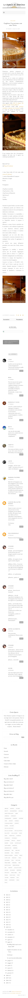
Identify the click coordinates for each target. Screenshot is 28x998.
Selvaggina (12, 870)
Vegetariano (12, 880)
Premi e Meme (7, 862)
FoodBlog (18, 835)
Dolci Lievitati (14, 833)
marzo (9, 968)
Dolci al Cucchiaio (9, 830)
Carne (16, 813)
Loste (10, 461)
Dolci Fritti (7, 833)
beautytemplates (16, 991)
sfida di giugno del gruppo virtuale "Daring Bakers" (13, 104)
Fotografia (14, 838)
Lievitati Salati (18, 843)
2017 (7, 907)
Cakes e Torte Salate (9, 813)
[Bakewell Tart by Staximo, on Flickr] (13, 50)
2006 (7, 980)
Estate (20, 833)
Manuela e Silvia (13, 402)
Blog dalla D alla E (8, 785)
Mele (12, 852)
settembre (10, 937)
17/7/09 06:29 (10, 361)
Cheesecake (13, 815)
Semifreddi (19, 870)
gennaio (9, 973)
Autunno (18, 808)
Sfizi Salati (7, 872)
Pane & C (6, 757)
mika (9, 377)
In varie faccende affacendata (14, 958)
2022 (7, 895)
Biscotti (6, 810)
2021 (7, 897)
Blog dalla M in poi (8, 797)
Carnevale (7, 815)
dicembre (9, 930)
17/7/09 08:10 (10, 379)
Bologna (21, 810)
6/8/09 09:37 (10, 647)
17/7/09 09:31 (10, 404)
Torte (18, 875)
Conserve (15, 818)
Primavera (14, 862)
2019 (7, 902)
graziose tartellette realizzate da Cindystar (13, 107)
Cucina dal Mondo (9, 823)
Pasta (20, 857)
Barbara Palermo (14, 477)
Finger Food (11, 835)
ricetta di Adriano (7, 174)
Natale (20, 855)
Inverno (6, 843)
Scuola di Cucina (17, 867)
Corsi (6, 820)
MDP (13, 850)
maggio (9, 963)
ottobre (9, 934)
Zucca (6, 882)
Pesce (12, 860)
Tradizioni (12, 877)
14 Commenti (6, 315)
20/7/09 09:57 (10, 588)
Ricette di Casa (8, 865)
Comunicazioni (8, 818)
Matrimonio (7, 850)
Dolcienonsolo (13, 533)
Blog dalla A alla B (8, 779)
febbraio (9, 970)
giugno (9, 960)
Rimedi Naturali (16, 865)
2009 (7, 927)
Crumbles (17, 820)
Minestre (17, 852)
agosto (9, 939)
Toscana (6, 877)
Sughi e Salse (12, 875)
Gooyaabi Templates (15, 993)
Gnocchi (13, 840)
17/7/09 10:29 (10, 447)
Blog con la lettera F (9, 788)
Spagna (6, 875)
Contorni (6, 754)
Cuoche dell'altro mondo (14, 502)
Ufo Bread (9, 955)
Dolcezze (12, 20)
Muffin (16, 855)
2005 (7, 983)
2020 (7, 900)
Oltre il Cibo (7, 857)
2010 (7, 925)
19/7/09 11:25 (10, 535)
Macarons (14, 845)
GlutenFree (7, 840)
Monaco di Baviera (9, 855)
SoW (20, 872)
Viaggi (17, 880)
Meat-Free (18, 850)
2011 (7, 922)
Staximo (11, 546)
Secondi (6, 751)
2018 (7, 905)
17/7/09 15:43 (10, 463)
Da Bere (6, 825)
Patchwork (7, 860)
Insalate (18, 840)
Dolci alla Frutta (18, 830)
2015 (7, 912)
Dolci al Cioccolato (9, 828)
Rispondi (21, 370)
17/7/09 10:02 (10, 429)
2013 (7, 917)
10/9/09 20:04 (10, 670)
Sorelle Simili (14, 872)
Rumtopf (10, 867)
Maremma (15, 847)
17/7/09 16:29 (10, 479)
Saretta (10, 444)
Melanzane (7, 852)
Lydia (10, 359)
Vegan (6, 880)
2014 (7, 915)
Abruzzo (6, 808)
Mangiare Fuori (8, 847)
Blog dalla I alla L (8, 794)
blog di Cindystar (8, 166)
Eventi (6, 835)
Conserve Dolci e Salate (10, 764)
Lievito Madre (7, 845)
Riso (5, 867)
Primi (5, 748)
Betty (10, 426)
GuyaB (10, 668)
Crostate (11, 820)
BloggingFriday (13, 810)
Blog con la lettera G (9, 791)
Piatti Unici (18, 860)
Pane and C (14, 857)
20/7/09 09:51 (10, 548)
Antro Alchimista (14, 629)
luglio (8, 942)
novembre (10, 932)
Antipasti (12, 808)
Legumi (11, 843)
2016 (7, 910)
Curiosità (17, 823)
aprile (8, 965)
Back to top (21, 995)
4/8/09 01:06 (10, 631)
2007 (7, 978)
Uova (17, 877)
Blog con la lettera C (9, 782)
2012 (7, 920)
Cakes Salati (7, 761)
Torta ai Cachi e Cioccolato (9, 342)
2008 (7, 975)
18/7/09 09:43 (10, 505)
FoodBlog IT (7, 838)
